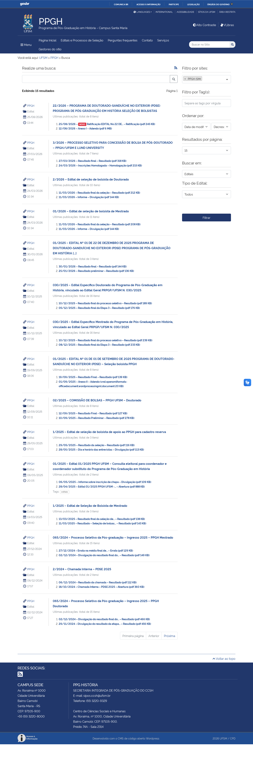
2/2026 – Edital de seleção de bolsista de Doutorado (91, 179)
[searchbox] (204, 78)
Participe (174, 4)
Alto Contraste (206, 25)
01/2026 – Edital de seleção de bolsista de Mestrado (91, 211)
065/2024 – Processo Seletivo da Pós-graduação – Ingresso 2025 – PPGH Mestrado (113, 537)
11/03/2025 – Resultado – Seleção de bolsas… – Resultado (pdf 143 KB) (102, 523)
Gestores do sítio (50, 49)
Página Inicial (47, 40)
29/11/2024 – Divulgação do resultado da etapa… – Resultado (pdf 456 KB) (105, 623)
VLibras (229, 25)
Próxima (169, 636)
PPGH (30, 105)
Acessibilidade (185, 11)
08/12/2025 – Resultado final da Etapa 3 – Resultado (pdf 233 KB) (99, 344)
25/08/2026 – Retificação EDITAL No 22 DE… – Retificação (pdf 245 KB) (107, 124)
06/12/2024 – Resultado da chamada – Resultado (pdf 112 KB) (98, 582)
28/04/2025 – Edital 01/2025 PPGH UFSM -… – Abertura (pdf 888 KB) (102, 486)
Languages (143, 11)
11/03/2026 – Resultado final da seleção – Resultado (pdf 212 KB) (99, 192)
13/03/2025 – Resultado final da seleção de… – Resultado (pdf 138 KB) (102, 518)
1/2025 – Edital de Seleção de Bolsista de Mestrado (90, 505)
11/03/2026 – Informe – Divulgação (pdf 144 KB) (89, 197)
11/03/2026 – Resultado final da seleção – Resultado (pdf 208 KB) (99, 224)
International (164, 11)
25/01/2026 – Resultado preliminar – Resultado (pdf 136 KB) (96, 270)
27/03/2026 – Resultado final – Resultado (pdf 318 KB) (92, 160)
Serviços (163, 40)
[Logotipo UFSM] (28, 22)
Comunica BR (121, 4)
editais (64, 491)
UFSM (223, 738)
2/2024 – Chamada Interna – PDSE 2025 (82, 569)
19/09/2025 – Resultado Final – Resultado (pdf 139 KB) (93, 377)
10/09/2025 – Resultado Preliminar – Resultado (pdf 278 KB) (96, 417)
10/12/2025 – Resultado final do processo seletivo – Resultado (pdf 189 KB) (105, 303)
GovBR (24, 4)
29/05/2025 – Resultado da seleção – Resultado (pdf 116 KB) (96, 445)
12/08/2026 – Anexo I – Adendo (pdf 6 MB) (85, 128)
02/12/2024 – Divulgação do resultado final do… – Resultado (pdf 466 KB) (104, 619)
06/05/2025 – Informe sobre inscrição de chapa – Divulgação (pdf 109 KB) (105, 481)
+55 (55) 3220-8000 (31, 716)
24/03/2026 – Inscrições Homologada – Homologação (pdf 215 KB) (100, 165)
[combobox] (206, 79)
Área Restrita (227, 11)
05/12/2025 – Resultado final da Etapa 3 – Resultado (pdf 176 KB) (99, 307)
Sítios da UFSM (206, 11)
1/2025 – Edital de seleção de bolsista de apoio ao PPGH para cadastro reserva (109, 432)
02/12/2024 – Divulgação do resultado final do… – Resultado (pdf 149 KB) (104, 555)
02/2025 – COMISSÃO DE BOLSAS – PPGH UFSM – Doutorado (97, 400)
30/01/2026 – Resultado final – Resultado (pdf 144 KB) (92, 266)
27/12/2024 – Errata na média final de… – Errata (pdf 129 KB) (96, 550)
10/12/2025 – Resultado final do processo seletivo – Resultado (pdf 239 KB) (105, 340)
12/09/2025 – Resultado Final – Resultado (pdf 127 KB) (93, 413)
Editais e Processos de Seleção (82, 40)
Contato (147, 40)
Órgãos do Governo (218, 4)
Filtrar (206, 217)
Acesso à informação (148, 4)
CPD (232, 738)
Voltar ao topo (225, 658)
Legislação (193, 4)
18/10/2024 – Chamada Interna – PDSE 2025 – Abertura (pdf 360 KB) (101, 586)
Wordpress (152, 738)
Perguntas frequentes (122, 40)
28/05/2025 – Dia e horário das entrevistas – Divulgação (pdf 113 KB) (101, 449)
